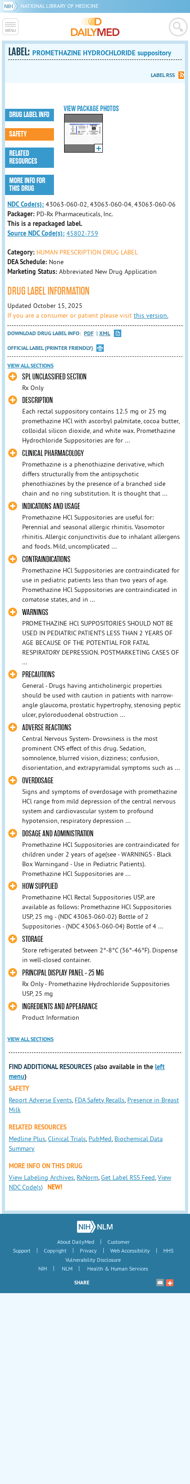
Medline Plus (27, 1139)
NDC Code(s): (25, 204)
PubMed (100, 1139)
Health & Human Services (117, 1268)
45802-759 (82, 233)
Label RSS (163, 75)
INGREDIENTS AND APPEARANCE (60, 1006)
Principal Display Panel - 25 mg (63, 973)
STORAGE (32, 939)
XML (104, 333)
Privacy (88, 1250)
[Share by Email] (160, 1282)
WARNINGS (35, 612)
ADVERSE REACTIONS (46, 728)
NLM (67, 1268)
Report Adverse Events (40, 1100)
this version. (151, 315)
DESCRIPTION (37, 400)
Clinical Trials (67, 1139)
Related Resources (23, 157)
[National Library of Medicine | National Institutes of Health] (95, 1227)
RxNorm (87, 1177)
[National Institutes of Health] (12, 5)
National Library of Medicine (59, 5)
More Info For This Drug (27, 184)
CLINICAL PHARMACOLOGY (53, 453)
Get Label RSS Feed (128, 1177)
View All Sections (30, 365)
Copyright (55, 1250)
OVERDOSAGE (37, 781)
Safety (18, 134)
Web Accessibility (130, 1250)
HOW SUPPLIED (40, 886)
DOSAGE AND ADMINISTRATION (58, 834)
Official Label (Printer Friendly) (50, 348)
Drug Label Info (29, 114)
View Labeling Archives (41, 1177)
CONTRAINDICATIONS (46, 559)
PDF (89, 333)
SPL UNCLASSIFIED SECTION (54, 377)
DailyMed (95, 27)
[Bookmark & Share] (169, 1282)
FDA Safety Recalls (100, 1100)
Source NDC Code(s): (36, 233)
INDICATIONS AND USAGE (51, 506)
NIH (42, 1268)
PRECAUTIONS (38, 675)
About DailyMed (75, 1241)
